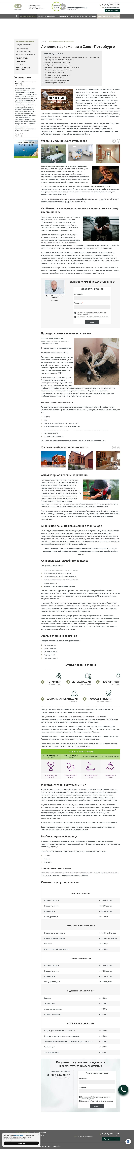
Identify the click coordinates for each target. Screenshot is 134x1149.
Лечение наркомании (28, 16)
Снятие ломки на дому (24, 51)
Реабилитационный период (55, 77)
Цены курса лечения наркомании (57, 80)
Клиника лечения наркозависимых (57, 62)
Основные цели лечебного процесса (58, 70)
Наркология (74, 16)
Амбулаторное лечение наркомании (58, 65)
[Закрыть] (38, 1135)
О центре (83, 16)
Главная (16, 16)
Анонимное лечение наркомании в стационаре (62, 67)
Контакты (92, 16)
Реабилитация (62, 16)
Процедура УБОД (22, 49)
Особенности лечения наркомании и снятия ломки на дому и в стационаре (72, 57)
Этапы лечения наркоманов (55, 72)
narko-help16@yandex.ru (112, 7)
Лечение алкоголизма (46, 16)
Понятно (21, 1143)
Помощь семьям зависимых (108, 16)
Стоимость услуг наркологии (55, 83)
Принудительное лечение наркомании (59, 60)
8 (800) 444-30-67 (111, 4)
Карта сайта (56, 1146)
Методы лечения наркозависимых (57, 75)
